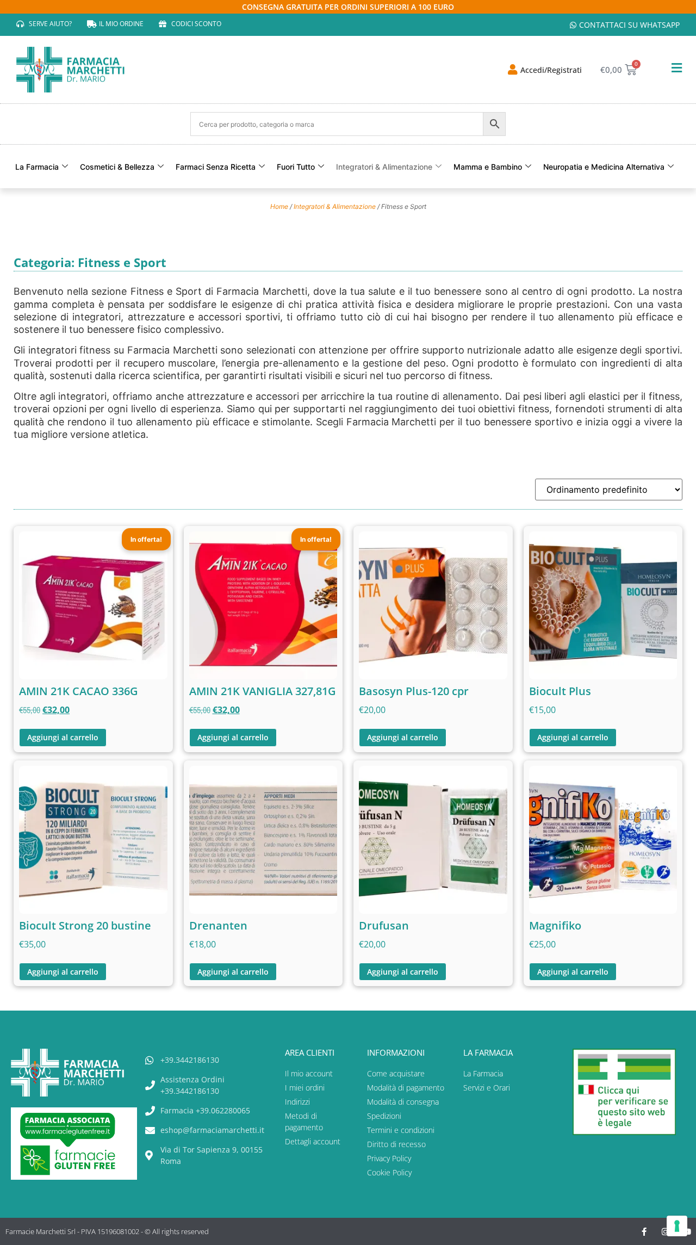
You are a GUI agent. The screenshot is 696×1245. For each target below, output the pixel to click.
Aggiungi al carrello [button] (62, 737)
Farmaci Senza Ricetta (216, 166)
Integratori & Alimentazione (384, 166)
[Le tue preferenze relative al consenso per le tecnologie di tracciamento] (677, 1226)
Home (279, 206)
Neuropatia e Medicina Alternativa (603, 166)
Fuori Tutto (296, 166)
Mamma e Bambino (487, 166)
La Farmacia (37, 166)
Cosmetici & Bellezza (117, 166)
